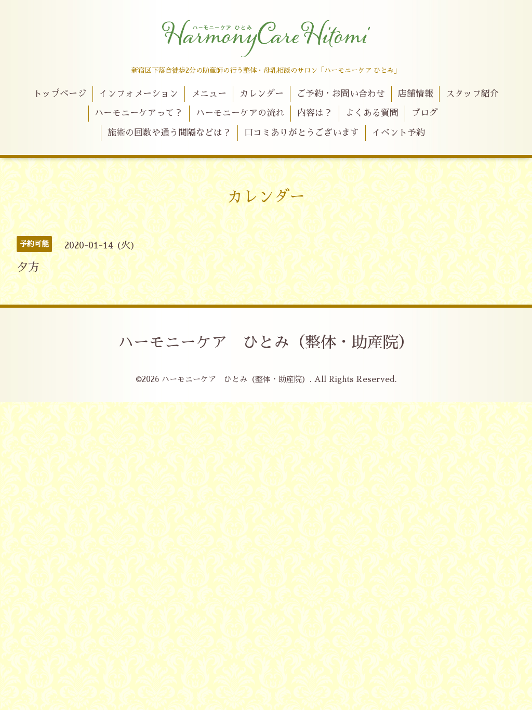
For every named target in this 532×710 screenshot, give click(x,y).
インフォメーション (138, 93)
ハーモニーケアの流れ (240, 113)
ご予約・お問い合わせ (341, 93)
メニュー (209, 93)
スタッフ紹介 (472, 93)
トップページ (59, 93)
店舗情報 (415, 93)
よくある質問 (371, 113)
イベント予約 (398, 132)
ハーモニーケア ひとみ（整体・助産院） (266, 342)
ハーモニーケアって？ (139, 113)
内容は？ (314, 113)
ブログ (424, 113)
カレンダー (262, 93)
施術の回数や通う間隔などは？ (169, 132)
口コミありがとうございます (301, 132)
